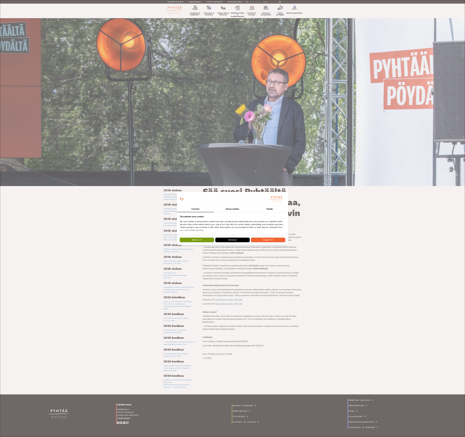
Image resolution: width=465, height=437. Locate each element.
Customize (232, 240)
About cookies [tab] (232, 209)
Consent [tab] (195, 209)
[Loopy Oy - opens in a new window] (182, 199)
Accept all (268, 240)
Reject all (197, 240)
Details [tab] (270, 209)
